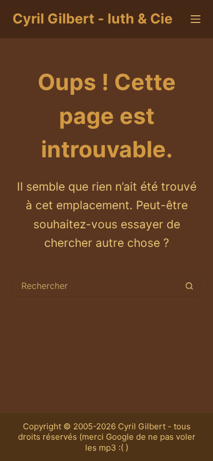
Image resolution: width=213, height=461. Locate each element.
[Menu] (195, 19)
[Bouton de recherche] (189, 285)
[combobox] (96, 286)
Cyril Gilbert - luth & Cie (93, 18)
